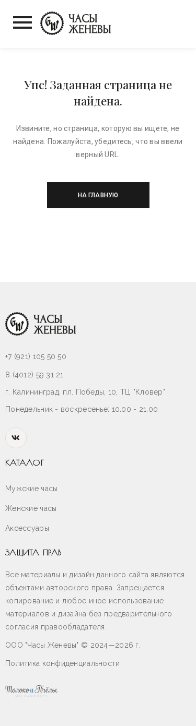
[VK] (16, 438)
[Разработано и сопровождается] (98, 690)
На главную (98, 195)
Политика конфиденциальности (62, 663)
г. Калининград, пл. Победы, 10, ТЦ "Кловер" (85, 392)
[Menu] (21, 22)
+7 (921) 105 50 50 (35, 356)
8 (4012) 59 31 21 (34, 375)
